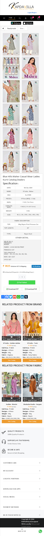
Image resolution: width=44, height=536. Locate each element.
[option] (11, 333)
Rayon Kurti (28, 234)
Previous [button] (3, 324)
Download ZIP (13, 289)
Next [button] (41, 324)
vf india (25, 191)
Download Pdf (31, 289)
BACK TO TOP (22, 531)
